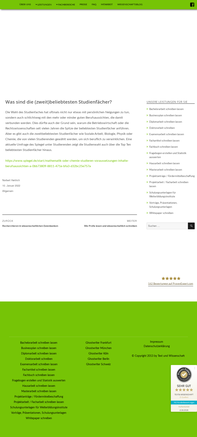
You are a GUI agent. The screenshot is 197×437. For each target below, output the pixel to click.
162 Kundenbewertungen (184, 402)
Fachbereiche (66, 4)
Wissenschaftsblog (130, 4)
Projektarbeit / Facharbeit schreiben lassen (168, 184)
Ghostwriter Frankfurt (98, 343)
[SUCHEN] (191, 226)
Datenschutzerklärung (157, 346)
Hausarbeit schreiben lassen (164, 163)
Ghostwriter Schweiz (98, 364)
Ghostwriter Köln (98, 353)
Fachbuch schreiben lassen (163, 147)
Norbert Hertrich (11, 180)
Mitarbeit (107, 4)
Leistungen (45, 4)
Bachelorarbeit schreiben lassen (166, 109)
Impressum (156, 342)
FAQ (94, 4)
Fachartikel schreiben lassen (164, 141)
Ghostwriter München (98, 348)
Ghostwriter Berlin (98, 359)
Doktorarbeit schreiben (162, 128)
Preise (83, 4)
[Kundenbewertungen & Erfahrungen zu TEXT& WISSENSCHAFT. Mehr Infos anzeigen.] (171, 252)
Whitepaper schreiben (161, 213)
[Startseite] (9, 4)
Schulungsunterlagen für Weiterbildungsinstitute (162, 195)
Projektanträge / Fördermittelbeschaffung (172, 176)
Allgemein (7, 191)
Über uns (25, 4)
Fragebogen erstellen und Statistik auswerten (167, 155)
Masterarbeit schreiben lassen (165, 170)
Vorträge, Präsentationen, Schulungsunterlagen (163, 205)
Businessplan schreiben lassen (165, 115)
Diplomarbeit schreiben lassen (165, 122)
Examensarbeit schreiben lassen (166, 134)
